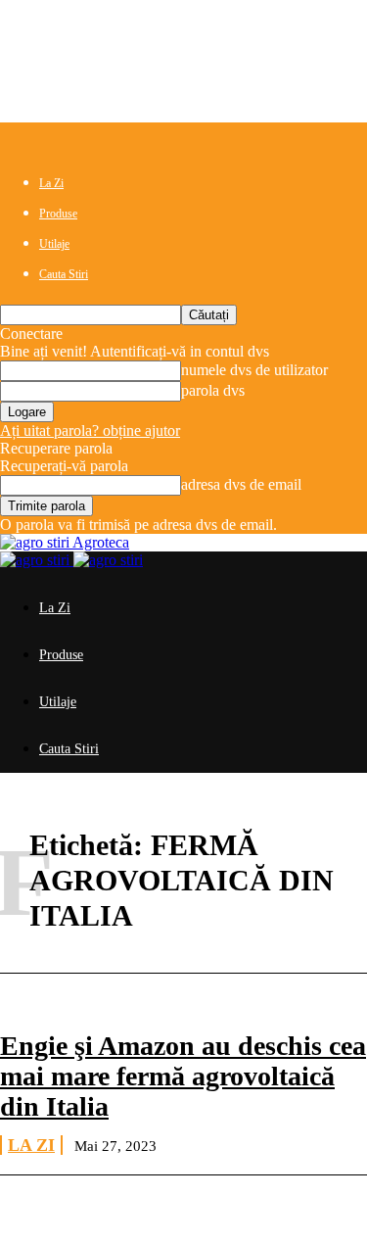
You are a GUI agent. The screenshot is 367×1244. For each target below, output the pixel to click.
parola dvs (213, 390)
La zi (31, 1145)
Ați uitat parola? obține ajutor (90, 430)
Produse (58, 213)
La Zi (51, 183)
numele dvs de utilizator (254, 369)
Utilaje (54, 244)
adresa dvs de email (241, 484)
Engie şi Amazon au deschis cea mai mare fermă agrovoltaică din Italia (183, 1076)
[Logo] (36, 559)
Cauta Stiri (63, 274)
